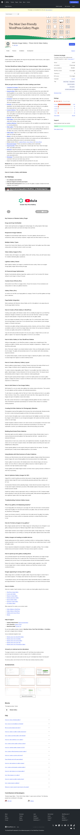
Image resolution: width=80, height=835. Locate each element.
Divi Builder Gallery (11, 603)
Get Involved (50, 814)
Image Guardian (11, 145)
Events (49, 816)
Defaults (9, 104)
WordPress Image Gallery (12, 592)
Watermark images (11, 143)
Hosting (6, 818)
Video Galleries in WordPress (13, 609)
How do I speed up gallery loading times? (14, 779)
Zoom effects (39, 142)
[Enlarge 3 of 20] (48, 668)
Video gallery (10, 119)
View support (71, 59)
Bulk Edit (9, 117)
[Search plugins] (18, 14)
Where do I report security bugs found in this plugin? (17, 787)
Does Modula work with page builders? (14, 759)
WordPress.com (66, 814)
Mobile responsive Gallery (13, 597)
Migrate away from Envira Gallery (14, 640)
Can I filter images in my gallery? (12, 775)
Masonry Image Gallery (12, 595)
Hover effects (30, 142)
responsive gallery (71, 84)
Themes (21, 816)
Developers (36, 818)
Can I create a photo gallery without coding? (15, 743)
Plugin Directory (8, 6)
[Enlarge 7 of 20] (17, 688)
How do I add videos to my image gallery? (15, 771)
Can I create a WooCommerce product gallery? (16, 751)
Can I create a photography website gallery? (15, 767)
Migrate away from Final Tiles (13, 642)
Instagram (9, 98)
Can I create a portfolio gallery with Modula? (15, 735)
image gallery (71, 81)
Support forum (18, 624)
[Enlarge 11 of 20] (33, 698)
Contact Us (18, 626)
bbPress (64, 818)
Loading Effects (22, 142)
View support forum (58, 129)
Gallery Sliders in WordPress (13, 611)
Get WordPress (74, 2)
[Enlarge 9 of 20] (48, 688)
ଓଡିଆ (18, 827)
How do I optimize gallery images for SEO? (15, 747)
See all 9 (73, 78)
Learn (35, 814)
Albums (9, 136)
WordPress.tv (37, 820)
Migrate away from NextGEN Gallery (15, 636)
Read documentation (23, 622)
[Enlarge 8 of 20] (33, 688)
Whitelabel (9, 157)
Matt (63, 816)
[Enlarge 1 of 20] (17, 668)
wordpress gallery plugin (69, 89)
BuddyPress (65, 820)
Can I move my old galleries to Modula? (14, 723)
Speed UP (9, 149)
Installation (21, 50)
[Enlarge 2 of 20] (33, 668)
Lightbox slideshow (11, 123)
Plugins (20, 818)
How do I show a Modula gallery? (13, 719)
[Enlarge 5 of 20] (33, 678)
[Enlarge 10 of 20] (17, 698)
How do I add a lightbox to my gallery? (14, 739)
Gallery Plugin (65, 81)
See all (73, 115)
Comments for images (12, 87)
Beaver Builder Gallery (12, 599)
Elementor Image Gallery (12, 601)
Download (72, 44)
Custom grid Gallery (11, 594)
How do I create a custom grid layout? (14, 755)
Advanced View (57, 93)
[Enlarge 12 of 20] (48, 698)
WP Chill (16, 45)
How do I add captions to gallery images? (14, 763)
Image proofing (10, 91)
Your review (56, 115)
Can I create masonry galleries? (12, 783)
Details (7, 50)
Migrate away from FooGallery (14, 638)
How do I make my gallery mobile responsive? (15, 731)
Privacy (6, 820)
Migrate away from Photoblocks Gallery (16, 644)
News (6, 816)
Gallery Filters (10, 132)
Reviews (14, 50)
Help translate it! (49, 9)
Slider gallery (10, 127)
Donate (50, 818)
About (6, 814)
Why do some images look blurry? (13, 727)
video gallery (72, 86)
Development (30, 50)
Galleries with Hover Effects (13, 613)
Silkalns (32, 801)
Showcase (21, 814)
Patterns (21, 820)
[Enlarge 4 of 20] (17, 678)
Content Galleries (11, 110)
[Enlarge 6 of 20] (48, 678)
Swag (49, 820)
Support (73, 50)
